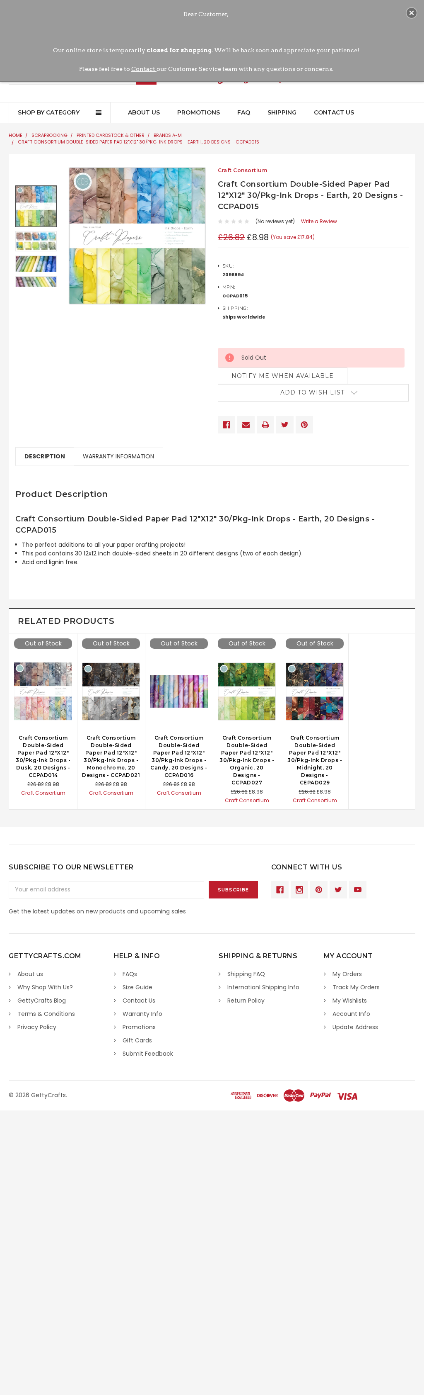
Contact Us (334, 112)
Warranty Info (142, 1014)
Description (44, 456)
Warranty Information (118, 456)
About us (30, 974)
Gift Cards (137, 1040)
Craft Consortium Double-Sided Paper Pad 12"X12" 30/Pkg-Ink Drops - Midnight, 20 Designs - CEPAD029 (314, 760)
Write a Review (319, 221)
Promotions (198, 112)
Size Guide (137, 987)
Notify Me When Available (282, 376)
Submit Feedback (148, 1053)
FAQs (130, 974)
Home (15, 135)
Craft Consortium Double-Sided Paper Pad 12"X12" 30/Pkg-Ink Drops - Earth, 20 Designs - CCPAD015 (138, 142)
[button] (412, 13)
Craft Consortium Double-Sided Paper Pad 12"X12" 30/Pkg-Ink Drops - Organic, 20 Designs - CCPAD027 (246, 760)
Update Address (355, 1027)
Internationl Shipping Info (263, 987)
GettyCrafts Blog (41, 1000)
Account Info (351, 1014)
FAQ (243, 112)
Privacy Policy (36, 1027)
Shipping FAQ (246, 974)
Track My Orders (356, 987)
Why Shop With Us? (45, 987)
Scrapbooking (49, 135)
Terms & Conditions (46, 1014)
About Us (144, 112)
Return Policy (246, 1000)
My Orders (347, 974)
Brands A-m (168, 135)
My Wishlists (349, 1000)
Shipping (281, 112)
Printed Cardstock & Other (111, 135)
